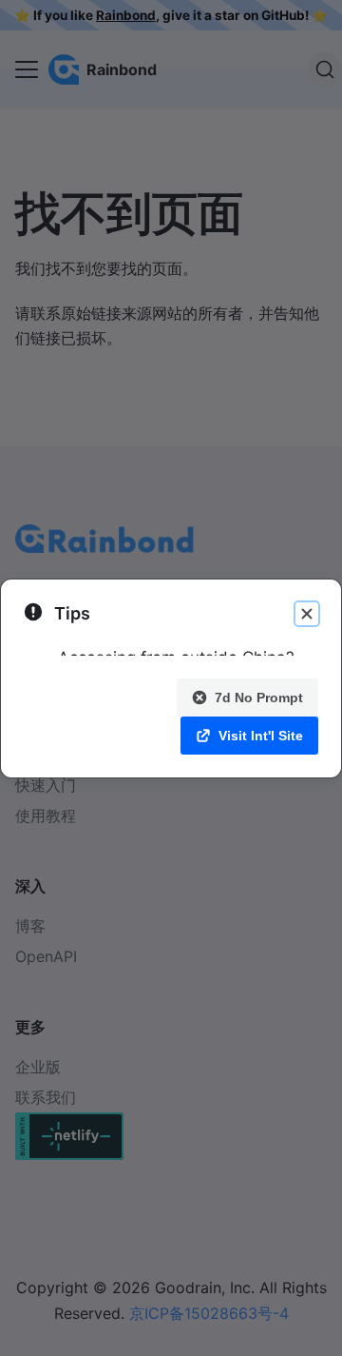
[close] (306, 613)
